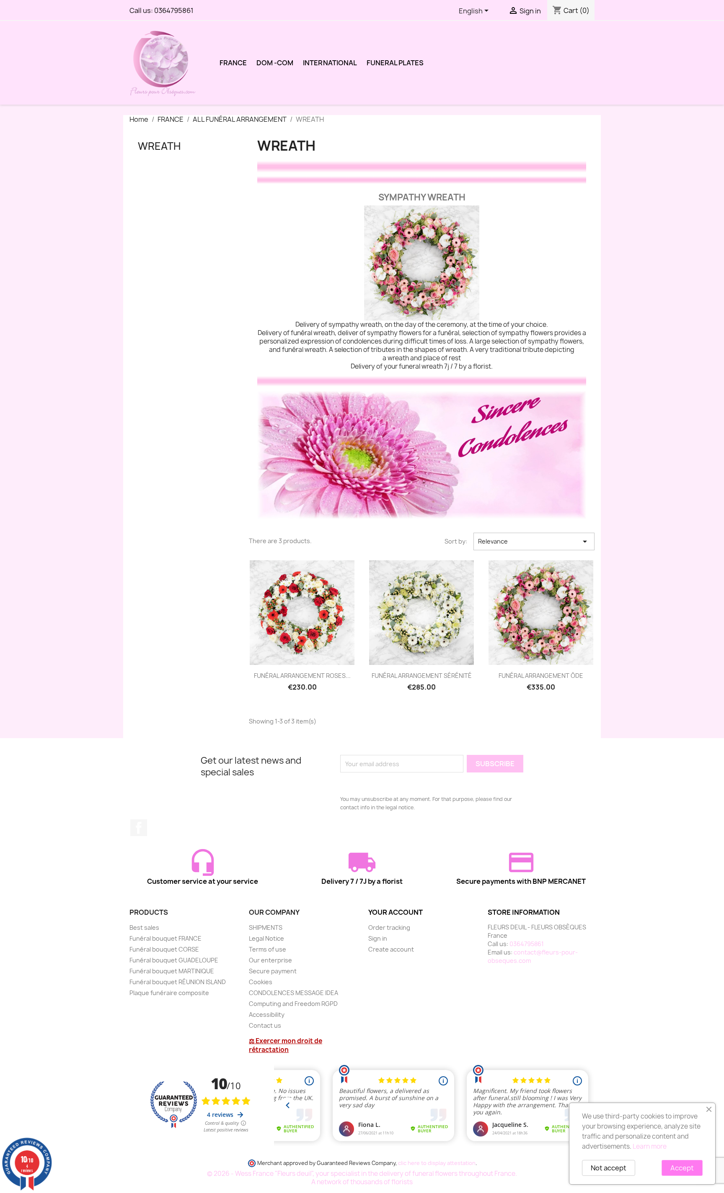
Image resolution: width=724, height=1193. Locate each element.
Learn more (650, 1146)
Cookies (260, 982)
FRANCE (233, 62)
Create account (391, 949)
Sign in (377, 938)
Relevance (534, 541)
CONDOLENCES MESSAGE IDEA (293, 993)
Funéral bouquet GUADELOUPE (173, 960)
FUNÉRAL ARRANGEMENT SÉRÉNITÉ (422, 676)
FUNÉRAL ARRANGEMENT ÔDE (541, 676)
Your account (395, 912)
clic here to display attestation (437, 1163)
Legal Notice (266, 938)
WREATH (159, 146)
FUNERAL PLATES (395, 62)
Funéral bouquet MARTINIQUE (171, 971)
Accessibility (266, 1015)
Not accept (608, 1167)
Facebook (138, 827)
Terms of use (267, 949)
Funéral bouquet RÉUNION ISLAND (177, 982)
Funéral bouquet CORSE (164, 949)
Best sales (144, 927)
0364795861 (174, 10)
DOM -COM (274, 62)
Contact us (265, 1025)
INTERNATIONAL (330, 62)
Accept (682, 1167)
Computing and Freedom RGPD (293, 1004)
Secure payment (273, 971)
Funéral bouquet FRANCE (165, 938)
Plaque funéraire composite (169, 993)
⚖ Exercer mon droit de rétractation (285, 1045)
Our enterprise (270, 960)
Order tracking (389, 927)
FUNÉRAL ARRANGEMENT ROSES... (302, 676)
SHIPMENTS (265, 927)
